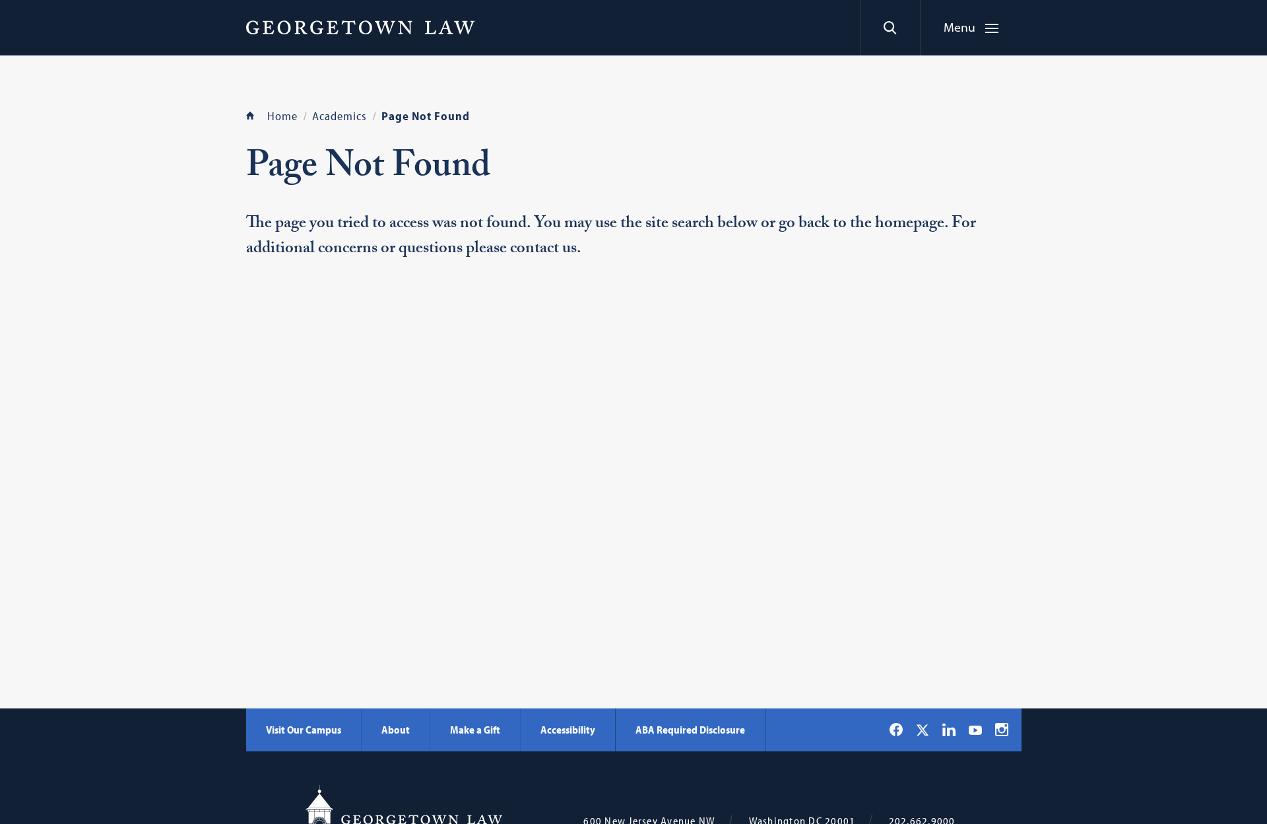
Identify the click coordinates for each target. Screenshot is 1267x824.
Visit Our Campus (303, 730)
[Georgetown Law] (360, 27)
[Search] (890, 27)
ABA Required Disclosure (690, 730)
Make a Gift (475, 730)
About (395, 730)
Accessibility (567, 730)
